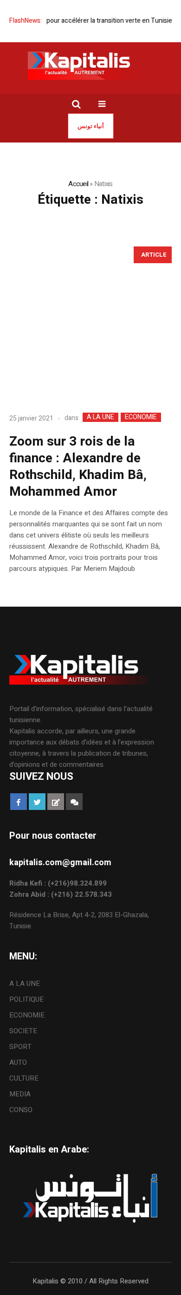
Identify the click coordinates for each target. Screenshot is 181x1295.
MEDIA (20, 1094)
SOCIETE (23, 1031)
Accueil (78, 184)
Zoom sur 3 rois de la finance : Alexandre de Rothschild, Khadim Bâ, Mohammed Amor (78, 466)
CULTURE (24, 1078)
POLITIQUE (26, 999)
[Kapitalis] (90, 65)
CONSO (20, 1110)
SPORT (20, 1047)
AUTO (18, 1062)
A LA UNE (100, 417)
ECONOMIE (141, 417)
